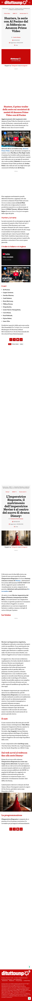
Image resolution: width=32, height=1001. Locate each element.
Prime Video (11, 8)
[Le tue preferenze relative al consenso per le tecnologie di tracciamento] (29, 998)
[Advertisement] (16, 86)
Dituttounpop (5, 8)
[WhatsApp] (21, 339)
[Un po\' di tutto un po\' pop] (16, 973)
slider (21, 344)
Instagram (24, 66)
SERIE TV (15, 13)
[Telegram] (17, 339)
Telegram (14, 66)
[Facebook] (10, 339)
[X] (14, 339)
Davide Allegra (16, 37)
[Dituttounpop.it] (16, 2)
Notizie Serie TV (24, 13)
